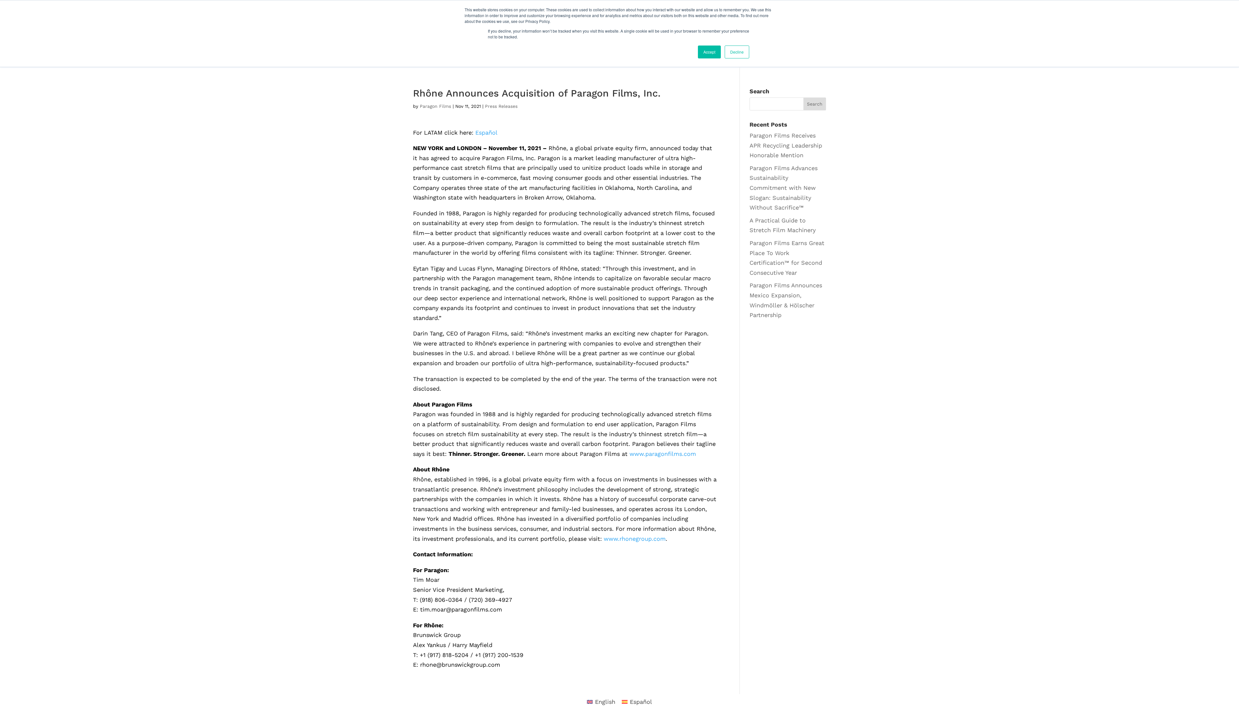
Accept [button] (709, 52)
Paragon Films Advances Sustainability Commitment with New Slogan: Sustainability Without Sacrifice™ (784, 188)
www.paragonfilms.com (663, 453)
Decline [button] (737, 52)
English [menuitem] (605, 701)
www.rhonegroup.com (635, 538)
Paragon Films (435, 106)
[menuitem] (486, 133)
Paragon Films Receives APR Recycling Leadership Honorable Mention (786, 145)
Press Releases (501, 106)
